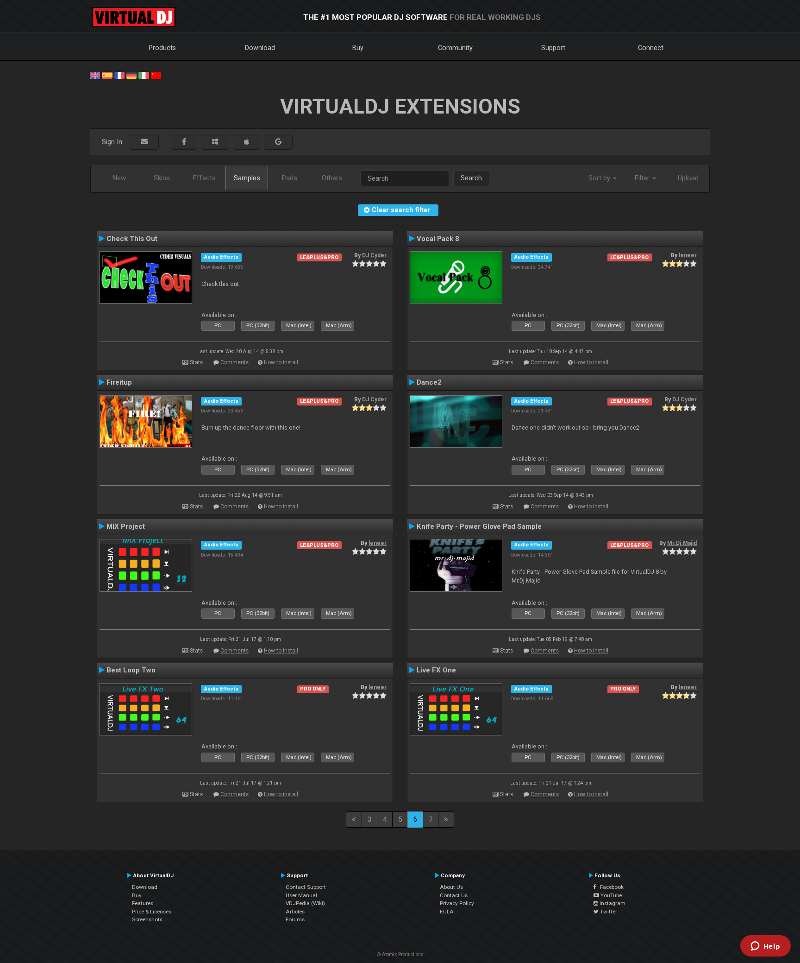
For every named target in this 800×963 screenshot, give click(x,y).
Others (332, 178)
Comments (234, 362)
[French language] (119, 74)
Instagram (611, 903)
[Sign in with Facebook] (184, 142)
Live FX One (436, 670)
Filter (643, 178)
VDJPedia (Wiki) (305, 903)
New (119, 178)
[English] (95, 74)
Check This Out (131, 238)
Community (455, 47)
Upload (688, 178)
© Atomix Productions (400, 954)
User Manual (301, 895)
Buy (357, 47)
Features (142, 903)
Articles (295, 911)
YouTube (610, 895)
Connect (650, 47)
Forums (295, 919)
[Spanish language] (107, 74)
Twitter (608, 911)
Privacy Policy (457, 903)
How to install (281, 362)
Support (553, 47)
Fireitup (119, 382)
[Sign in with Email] (144, 142)
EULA (447, 911)
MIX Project (125, 526)
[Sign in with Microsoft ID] (215, 142)
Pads (289, 178)
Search (471, 178)
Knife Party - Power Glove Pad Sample (479, 526)
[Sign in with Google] (278, 142)
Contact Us (454, 895)
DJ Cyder (374, 255)
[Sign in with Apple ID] (246, 142)
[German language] (131, 74)
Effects (204, 178)
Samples (247, 178)
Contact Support (306, 887)
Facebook (610, 887)
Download (260, 47)
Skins (162, 178)
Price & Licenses (151, 911)
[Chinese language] (156, 74)
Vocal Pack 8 (438, 238)
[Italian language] (143, 74)
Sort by (600, 178)
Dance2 (429, 382)
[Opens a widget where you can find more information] (765, 946)
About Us (451, 887)
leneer (688, 255)
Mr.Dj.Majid (682, 543)
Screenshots (147, 919)
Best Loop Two (131, 670)
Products (162, 47)
